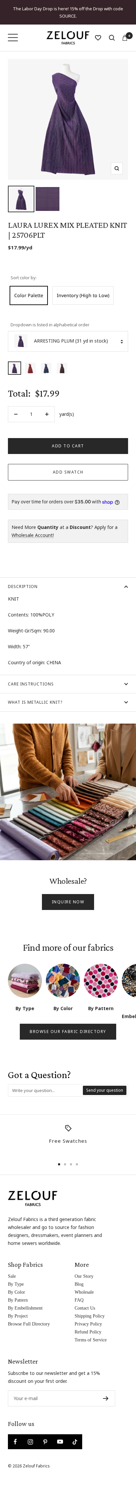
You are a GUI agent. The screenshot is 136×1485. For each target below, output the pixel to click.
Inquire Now (68, 902)
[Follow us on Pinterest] (45, 1441)
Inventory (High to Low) (83, 295)
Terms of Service (91, 1339)
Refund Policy (88, 1331)
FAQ (79, 1300)
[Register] (106, 1398)
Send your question (104, 1090)
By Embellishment (25, 1308)
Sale (12, 1276)
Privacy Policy (88, 1324)
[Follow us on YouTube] (59, 1441)
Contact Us (85, 1308)
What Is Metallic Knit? (35, 702)
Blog (79, 1284)
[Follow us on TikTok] (74, 1441)
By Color (16, 1292)
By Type (16, 1284)
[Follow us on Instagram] (30, 1441)
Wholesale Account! (33, 535)
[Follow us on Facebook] (15, 1441)
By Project (18, 1316)
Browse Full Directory (29, 1324)
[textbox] (46, 1090)
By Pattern (18, 1300)
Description (23, 586)
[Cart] (124, 38)
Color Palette (28, 295)
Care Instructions (31, 684)
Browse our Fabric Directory (68, 1031)
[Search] (112, 38)
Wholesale (84, 1292)
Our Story (84, 1276)
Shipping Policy (90, 1316)
